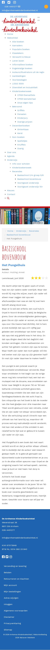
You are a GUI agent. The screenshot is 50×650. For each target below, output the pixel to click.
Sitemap (8, 630)
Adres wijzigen (11, 598)
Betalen (7, 572)
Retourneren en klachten (16, 579)
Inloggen (8, 604)
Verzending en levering (15, 566)
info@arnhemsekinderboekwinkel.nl (20, 10)
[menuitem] (10, 34)
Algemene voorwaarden (16, 610)
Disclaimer (9, 617)
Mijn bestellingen (12, 591)
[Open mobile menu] (39, 17)
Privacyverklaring (12, 623)
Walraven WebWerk (27, 638)
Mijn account (10, 585)
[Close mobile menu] (39, 20)
